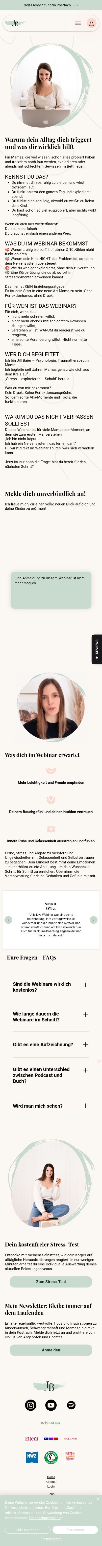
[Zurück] (8, 920)
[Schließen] (95, 1502)
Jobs (51, 1494)
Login (51, 1486)
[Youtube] (51, 1405)
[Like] (92, 23)
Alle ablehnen (27, 1529)
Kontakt (51, 1482)
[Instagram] (30, 1405)
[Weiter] (94, 920)
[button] (51, 5)
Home (51, 1477)
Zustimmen (75, 1529)
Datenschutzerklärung (46, 1517)
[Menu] (78, 23)
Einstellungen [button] (51, 1538)
